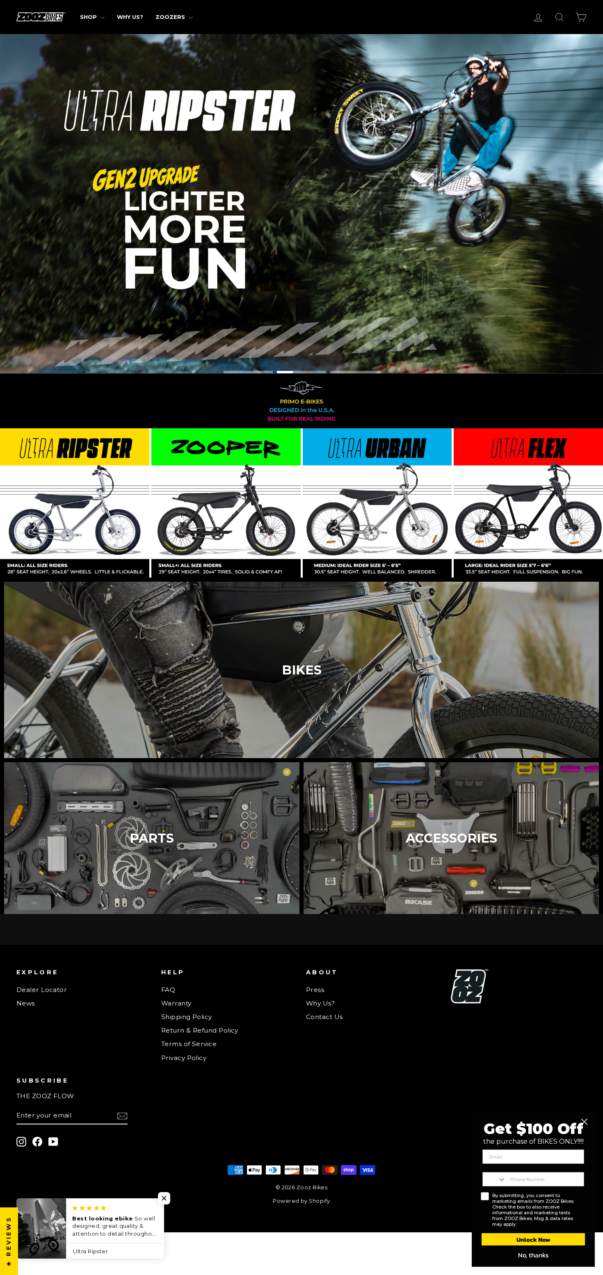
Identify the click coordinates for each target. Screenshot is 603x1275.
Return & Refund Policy (199, 1030)
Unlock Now (533, 1239)
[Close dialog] (584, 1122)
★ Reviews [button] (8, 1241)
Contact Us (324, 1017)
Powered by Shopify (301, 1201)
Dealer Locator (41, 990)
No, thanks (533, 1255)
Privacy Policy (183, 1058)
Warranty (176, 1003)
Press (315, 990)
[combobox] (494, 1179)
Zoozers (171, 17)
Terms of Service (189, 1044)
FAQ (168, 990)
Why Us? (130, 17)
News (25, 1003)
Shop (89, 17)
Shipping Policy (186, 1017)
